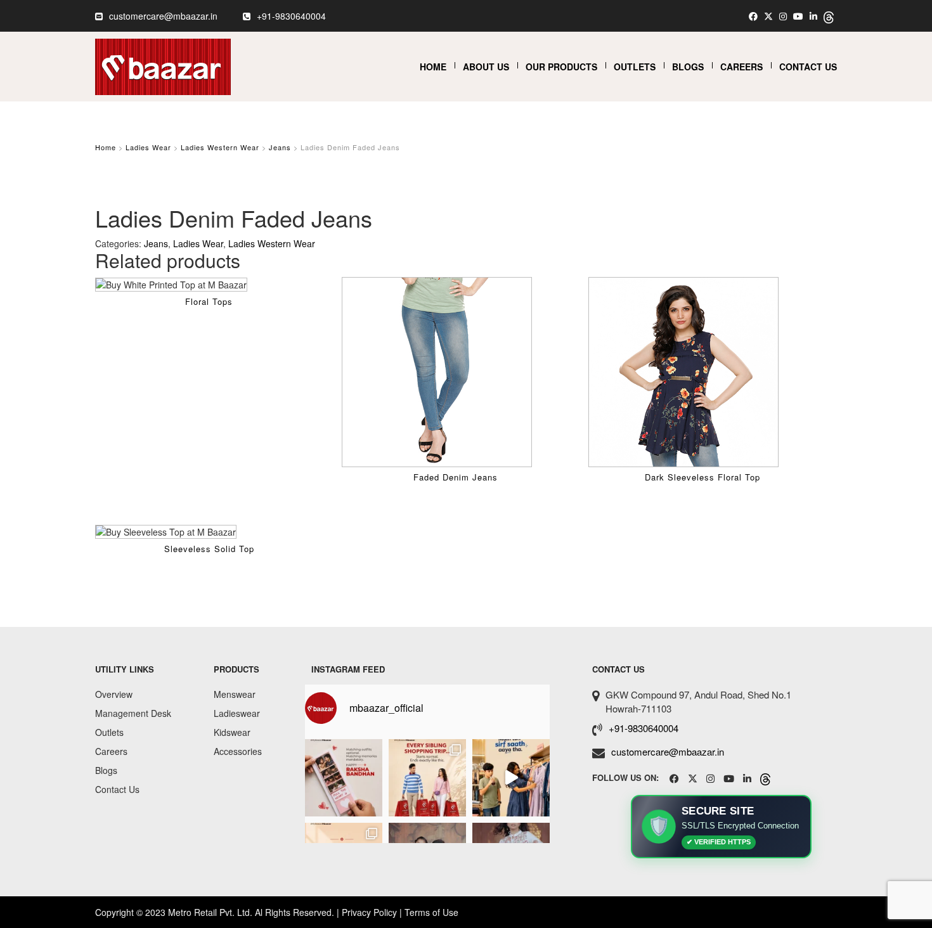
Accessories (238, 751)
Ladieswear (237, 713)
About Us (486, 66)
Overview (114, 694)
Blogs (688, 66)
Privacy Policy (369, 912)
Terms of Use (431, 912)
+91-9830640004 (291, 16)
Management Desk (133, 713)
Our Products (561, 66)
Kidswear (232, 732)
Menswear (235, 694)
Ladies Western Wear (220, 147)
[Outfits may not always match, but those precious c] (343, 777)
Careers (741, 66)
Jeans (280, 147)
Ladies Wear (148, 147)
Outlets (635, 66)
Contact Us (808, 66)
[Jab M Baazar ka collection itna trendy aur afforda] (511, 777)
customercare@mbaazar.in (163, 16)
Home (433, 66)
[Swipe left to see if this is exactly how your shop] (427, 777)
